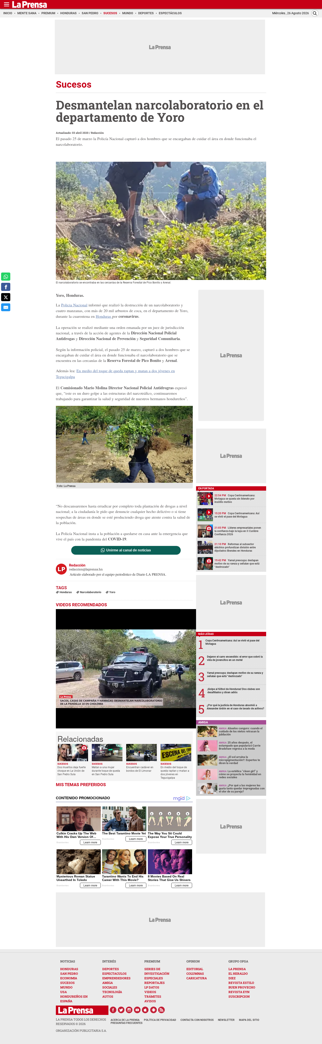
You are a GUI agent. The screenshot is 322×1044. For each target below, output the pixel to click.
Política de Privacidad (160, 1019)
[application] (126, 668)
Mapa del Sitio (249, 1019)
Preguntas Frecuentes (126, 1023)
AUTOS (107, 996)
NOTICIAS (67, 961)
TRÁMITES (152, 996)
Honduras (104, 316)
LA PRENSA (237, 969)
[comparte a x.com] (5, 297)
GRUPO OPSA (238, 961)
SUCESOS (67, 983)
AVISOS (150, 1001)
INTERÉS (109, 961)
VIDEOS (150, 992)
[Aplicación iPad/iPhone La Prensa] (145, 1010)
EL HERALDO (238, 973)
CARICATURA (196, 978)
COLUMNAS (195, 973)
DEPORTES (110, 969)
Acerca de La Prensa (125, 1019)
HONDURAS (69, 969)
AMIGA (107, 983)
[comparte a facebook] (5, 287)
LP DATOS (151, 987)
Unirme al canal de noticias (128, 550)
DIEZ (231, 978)
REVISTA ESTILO (241, 983)
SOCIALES (109, 987)
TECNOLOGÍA (112, 992)
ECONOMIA (68, 978)
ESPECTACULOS (114, 973)
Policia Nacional (74, 304)
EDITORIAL (194, 969)
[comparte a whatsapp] (5, 277)
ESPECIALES (153, 978)
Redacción (97, 132)
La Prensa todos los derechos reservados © (81, 1021)
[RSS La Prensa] (161, 1010)
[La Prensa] (75, 1010)
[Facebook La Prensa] (113, 1010)
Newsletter (226, 1019)
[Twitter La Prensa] (121, 1010)
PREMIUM (152, 961)
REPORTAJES (154, 983)
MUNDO (66, 987)
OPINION (193, 961)
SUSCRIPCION (239, 996)
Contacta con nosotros (197, 1019)
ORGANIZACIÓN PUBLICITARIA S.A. (81, 1030)
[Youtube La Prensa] (137, 1010)
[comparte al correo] (5, 307)
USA (63, 992)
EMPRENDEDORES (116, 978)
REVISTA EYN (238, 992)
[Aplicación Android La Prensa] (153, 1010)
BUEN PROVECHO (241, 987)
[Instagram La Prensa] (129, 1010)
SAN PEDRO (69, 973)
